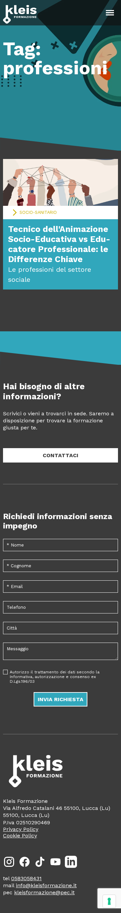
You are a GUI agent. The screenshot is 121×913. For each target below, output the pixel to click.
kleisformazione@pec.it (44, 892)
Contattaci (60, 455)
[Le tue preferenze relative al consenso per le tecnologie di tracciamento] (109, 901)
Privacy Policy (20, 829)
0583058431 (26, 878)
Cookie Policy (20, 835)
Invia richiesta (60, 699)
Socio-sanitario (38, 212)
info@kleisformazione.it (46, 885)
